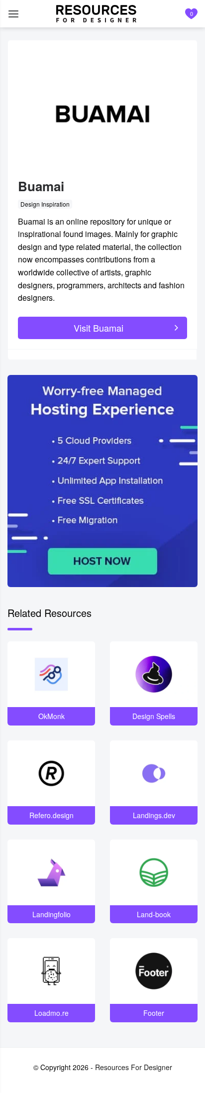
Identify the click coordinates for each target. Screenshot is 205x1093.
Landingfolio (51, 914)
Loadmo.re (51, 1013)
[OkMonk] (51, 674)
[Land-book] (154, 872)
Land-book (154, 914)
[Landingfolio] (51, 872)
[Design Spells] (154, 674)
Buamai (41, 186)
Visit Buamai (98, 327)
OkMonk (51, 716)
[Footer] (154, 971)
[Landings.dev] (154, 773)
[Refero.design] (51, 773)
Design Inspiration (45, 204)
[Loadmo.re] (51, 971)
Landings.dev (154, 815)
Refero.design (51, 815)
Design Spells (153, 716)
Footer (153, 1013)
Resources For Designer (133, 1067)
